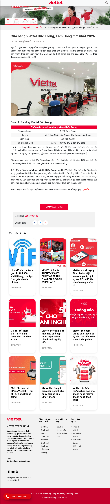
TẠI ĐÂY (85, 189)
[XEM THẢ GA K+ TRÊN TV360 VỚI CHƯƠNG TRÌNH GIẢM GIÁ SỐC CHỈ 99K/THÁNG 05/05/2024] (53, 291)
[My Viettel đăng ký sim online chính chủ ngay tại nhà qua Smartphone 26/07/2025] (53, 405)
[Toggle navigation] (4, 3)
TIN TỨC (38, 27)
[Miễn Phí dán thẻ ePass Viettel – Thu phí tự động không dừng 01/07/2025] (22, 405)
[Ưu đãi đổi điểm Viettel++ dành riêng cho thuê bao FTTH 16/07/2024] (22, 348)
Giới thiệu (44, 427)
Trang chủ (25, 27)
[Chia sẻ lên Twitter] (40, 222)
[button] (106, 2)
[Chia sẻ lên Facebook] (34, 222)
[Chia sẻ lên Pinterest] (45, 222)
